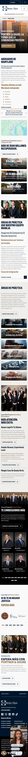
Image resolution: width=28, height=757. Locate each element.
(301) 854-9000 (20, 14)
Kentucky (13, 455)
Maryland (8, 453)
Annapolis (7, 91)
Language (23, 693)
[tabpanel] (7, 554)
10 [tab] (15, 580)
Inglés (23, 436)
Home (4, 18)
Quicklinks (5, 693)
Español (10, 438)
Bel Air (6, 96)
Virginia (13, 453)
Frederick (7, 99)
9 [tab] (12, 580)
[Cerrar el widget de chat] (26, 724)
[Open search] (25, 2)
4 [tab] (12, 577)
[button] (8, 46)
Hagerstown (8, 104)
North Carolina (19, 453)
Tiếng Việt (14, 438)
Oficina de (6, 721)
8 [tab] (25, 577)
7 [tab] (22, 577)
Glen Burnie (8, 101)
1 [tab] (3, 577)
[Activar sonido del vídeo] (18, 738)
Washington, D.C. (5, 455)
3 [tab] (9, 577)
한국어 (5, 438)
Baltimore (7, 94)
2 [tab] (6, 577)
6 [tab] (19, 577)
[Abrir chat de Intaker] (12, 756)
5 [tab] (15, 577)
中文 (2, 438)
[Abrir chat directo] (24, 724)
